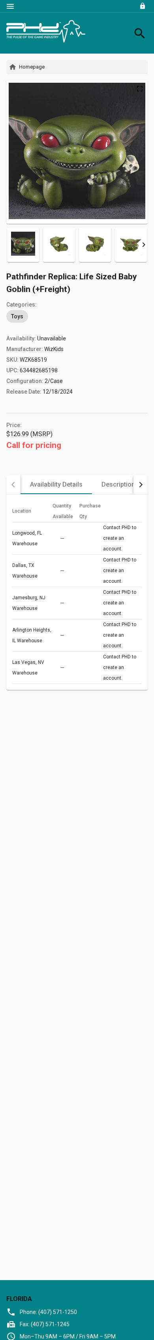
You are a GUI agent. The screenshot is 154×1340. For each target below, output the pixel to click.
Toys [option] (17, 316)
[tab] (56, 484)
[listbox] (77, 316)
